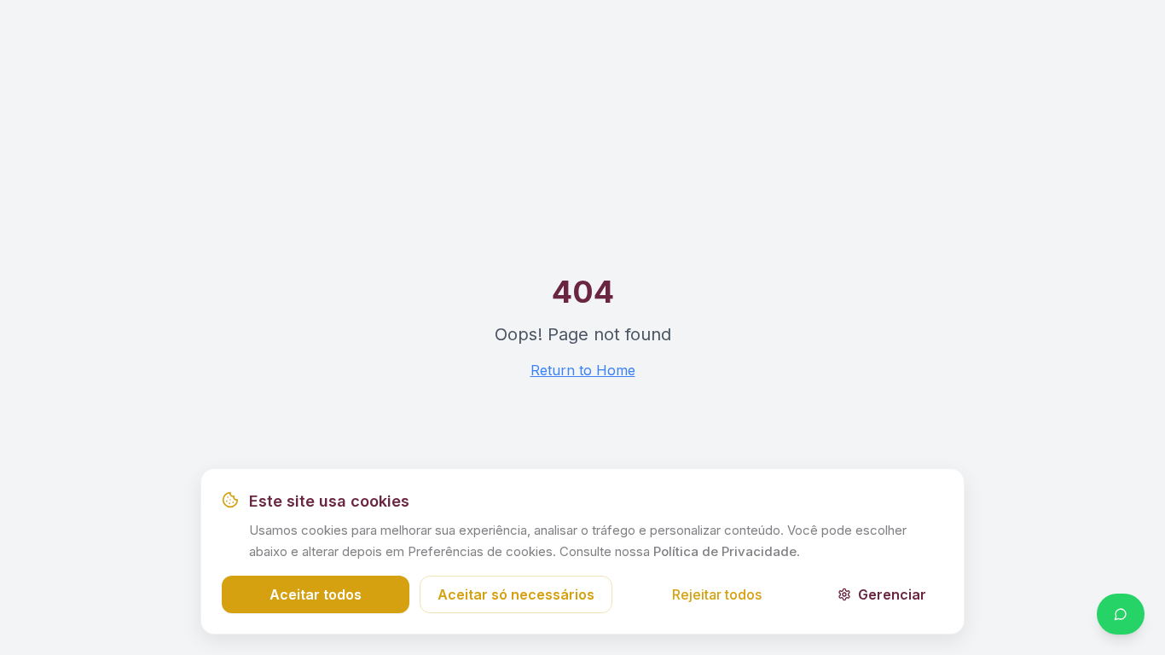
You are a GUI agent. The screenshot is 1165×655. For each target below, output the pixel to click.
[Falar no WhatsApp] (1121, 614)
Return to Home (582, 370)
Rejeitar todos (717, 594)
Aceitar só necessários (516, 594)
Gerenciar (892, 594)
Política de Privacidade (725, 551)
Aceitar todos (316, 594)
